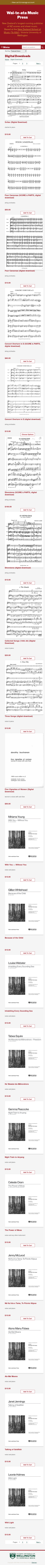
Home (7, 59)
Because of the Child (14, 938)
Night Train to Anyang (14, 1157)
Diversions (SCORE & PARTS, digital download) (21, 493)
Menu (6, 47)
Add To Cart (27, 137)
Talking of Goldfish (13, 1449)
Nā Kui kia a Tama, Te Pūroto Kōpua (20, 1303)
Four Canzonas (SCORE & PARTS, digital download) (23, 196)
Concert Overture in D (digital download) (23, 419)
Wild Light (9, 1522)
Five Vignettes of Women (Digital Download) (19, 790)
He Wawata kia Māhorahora (17, 1084)
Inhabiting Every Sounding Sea (19, 1011)
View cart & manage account (23, 2)
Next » (38, 63)
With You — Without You (15, 864)
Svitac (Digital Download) (16, 122)
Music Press (23, 15)
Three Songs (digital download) (19, 716)
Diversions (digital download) (18, 567)
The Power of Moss (13, 1230)
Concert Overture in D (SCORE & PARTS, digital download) (22, 344)
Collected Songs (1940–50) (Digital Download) (20, 642)
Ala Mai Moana (11, 1376)
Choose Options (27, 434)
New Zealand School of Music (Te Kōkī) (22, 31)
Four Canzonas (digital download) (20, 270)
